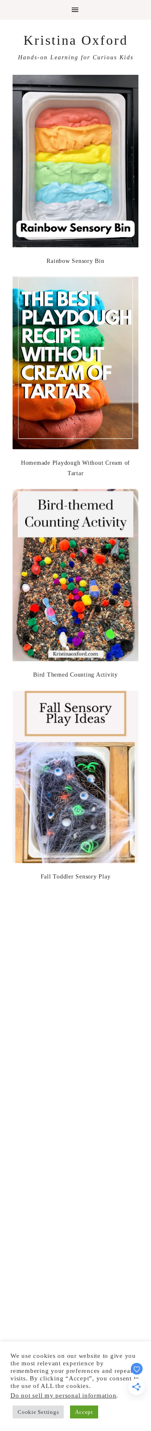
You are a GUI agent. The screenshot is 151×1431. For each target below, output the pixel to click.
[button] (75, 10)
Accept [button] (84, 1412)
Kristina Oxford (75, 40)
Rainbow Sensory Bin (75, 261)
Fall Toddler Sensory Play (76, 876)
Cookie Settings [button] (38, 1412)
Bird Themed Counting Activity (75, 675)
